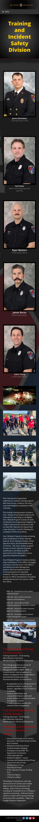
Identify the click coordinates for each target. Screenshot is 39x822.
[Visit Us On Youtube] (33, 818)
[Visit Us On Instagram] (30, 818)
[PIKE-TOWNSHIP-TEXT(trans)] (21, 4)
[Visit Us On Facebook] (23, 818)
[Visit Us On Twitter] (27, 818)
